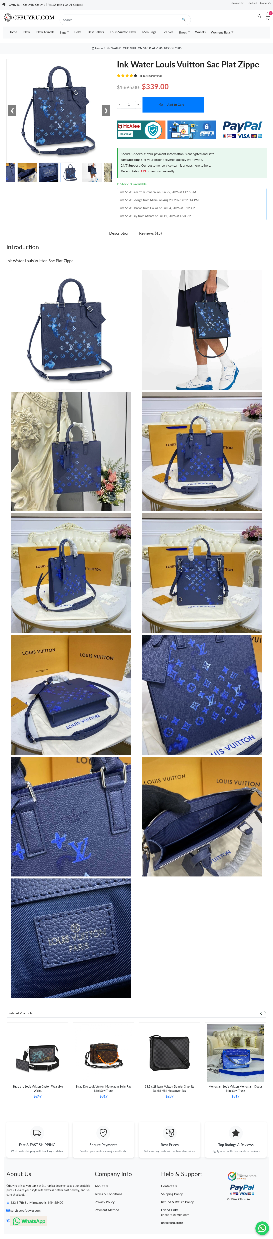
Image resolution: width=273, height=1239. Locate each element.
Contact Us (265, 3)
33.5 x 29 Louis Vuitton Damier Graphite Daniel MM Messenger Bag (169, 1088)
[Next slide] (265, 1013)
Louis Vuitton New (123, 32)
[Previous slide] (261, 1013)
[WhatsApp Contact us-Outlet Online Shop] (262, 1228)
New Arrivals (45, 32)
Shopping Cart (237, 3)
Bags (63, 32)
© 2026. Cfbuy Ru (238, 1199)
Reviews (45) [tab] (150, 233)
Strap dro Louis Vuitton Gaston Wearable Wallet (38, 1088)
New (26, 32)
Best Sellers (96, 32)
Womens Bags (221, 32)
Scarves (167, 32)
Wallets (200, 32)
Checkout (252, 3)
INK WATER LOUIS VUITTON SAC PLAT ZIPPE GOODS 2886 (143, 48)
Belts (77, 32)
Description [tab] (119, 233)
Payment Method (107, 1210)
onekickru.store (172, 1222)
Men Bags (149, 32)
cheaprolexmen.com (175, 1214)
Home (13, 32)
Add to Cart (175, 104)
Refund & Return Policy (177, 1202)
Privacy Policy (105, 1202)
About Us (101, 1186)
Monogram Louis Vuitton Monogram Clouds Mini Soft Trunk (235, 1088)
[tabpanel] (38, 1064)
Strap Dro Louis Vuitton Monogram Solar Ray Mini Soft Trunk (103, 1088)
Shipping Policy (172, 1194)
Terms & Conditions (108, 1194)
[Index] (258, 16)
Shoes (182, 32)
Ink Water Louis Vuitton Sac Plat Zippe (40, 261)
